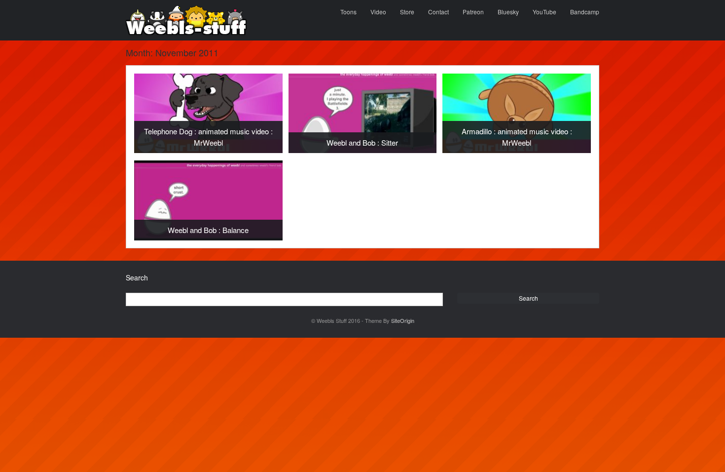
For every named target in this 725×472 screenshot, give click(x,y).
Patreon (473, 11)
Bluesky (508, 11)
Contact (438, 11)
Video (378, 11)
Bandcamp (584, 11)
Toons (348, 11)
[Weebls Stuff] (186, 20)
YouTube (544, 11)
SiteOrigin (402, 320)
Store (407, 11)
